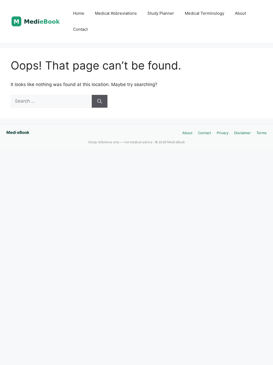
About (240, 13)
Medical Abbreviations (116, 13)
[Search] (99, 101)
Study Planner (160, 13)
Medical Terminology (204, 13)
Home (78, 13)
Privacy (222, 133)
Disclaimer (242, 133)
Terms (261, 133)
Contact (80, 29)
